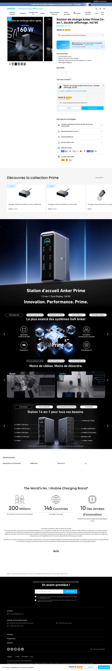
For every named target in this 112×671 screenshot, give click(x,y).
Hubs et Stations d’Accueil (20, 574)
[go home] (28, 9)
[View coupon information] (102, 47)
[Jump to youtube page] (15, 649)
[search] (96, 9)
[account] (100, 9)
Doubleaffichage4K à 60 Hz (56, 361)
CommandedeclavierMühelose (66, 407)
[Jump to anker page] (9, 657)
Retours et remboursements (26, 663)
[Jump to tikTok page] (22, 649)
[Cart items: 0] (104, 9)
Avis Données (89, 663)
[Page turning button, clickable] (4, 334)
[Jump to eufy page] (31, 657)
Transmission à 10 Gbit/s (56, 315)
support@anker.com (17, 614)
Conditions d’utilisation (54, 663)
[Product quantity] (61, 73)
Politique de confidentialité (41, 663)
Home (8, 574)
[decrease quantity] (58, 73)
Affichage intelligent (98, 315)
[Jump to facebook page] (8, 649)
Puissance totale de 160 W (35, 315)
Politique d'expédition (12, 663)
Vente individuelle (44, 407)
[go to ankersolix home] (7, 4)
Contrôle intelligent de (77, 361)
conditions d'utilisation (63, 596)
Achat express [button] (92, 108)
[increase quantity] (65, 73)
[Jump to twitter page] (11, 649)
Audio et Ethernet (77, 315)
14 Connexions (23, 407)
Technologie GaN (14, 315)
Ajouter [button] (69, 108)
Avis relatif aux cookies (79, 663)
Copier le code (88, 44)
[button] (67, 158)
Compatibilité (89, 407)
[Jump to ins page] (19, 649)
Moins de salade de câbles (35, 361)
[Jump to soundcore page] (24, 657)
